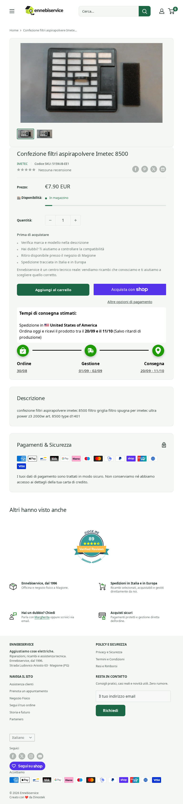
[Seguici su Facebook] (13, 756)
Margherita (42, 617)
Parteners (16, 719)
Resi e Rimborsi (106, 666)
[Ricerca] (145, 11)
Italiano (18, 737)
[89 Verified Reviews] (91, 565)
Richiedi (110, 710)
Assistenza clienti (21, 684)
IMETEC (22, 164)
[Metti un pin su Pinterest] (144, 169)
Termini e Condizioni (110, 659)
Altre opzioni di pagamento (129, 301)
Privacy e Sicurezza (109, 652)
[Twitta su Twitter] (153, 169)
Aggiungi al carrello (53, 289)
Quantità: (24, 220)
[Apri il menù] (12, 11)
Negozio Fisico (20, 698)
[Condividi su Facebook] (135, 169)
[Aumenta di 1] (76, 220)
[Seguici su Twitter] (22, 756)
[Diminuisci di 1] (50, 220)
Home (14, 30)
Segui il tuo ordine (22, 705)
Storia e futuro (20, 712)
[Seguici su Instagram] (31, 756)
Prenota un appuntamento (29, 691)
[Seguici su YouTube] (40, 756)
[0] (171, 11)
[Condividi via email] (162, 169)
